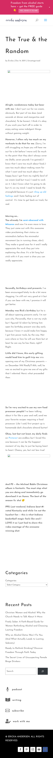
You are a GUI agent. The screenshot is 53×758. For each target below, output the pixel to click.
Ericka (11, 61)
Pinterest (13, 438)
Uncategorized (33, 61)
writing (16, 700)
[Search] (43, 671)
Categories (10, 581)
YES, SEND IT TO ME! (28, 11)
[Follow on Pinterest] (26, 749)
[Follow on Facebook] (20, 749)
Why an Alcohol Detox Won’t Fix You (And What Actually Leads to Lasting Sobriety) (24, 639)
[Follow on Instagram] (32, 749)
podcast (17, 689)
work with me (21, 721)
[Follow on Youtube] (39, 749)
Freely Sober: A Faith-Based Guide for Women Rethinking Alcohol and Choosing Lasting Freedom (26, 626)
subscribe (18, 711)
